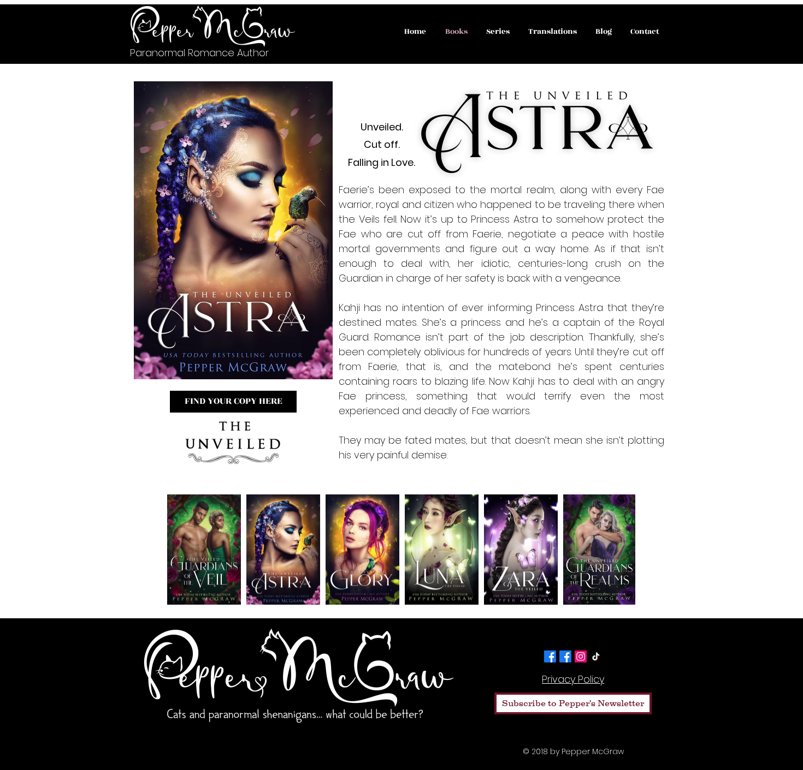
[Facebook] (550, 656)
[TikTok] (596, 656)
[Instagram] (581, 656)
